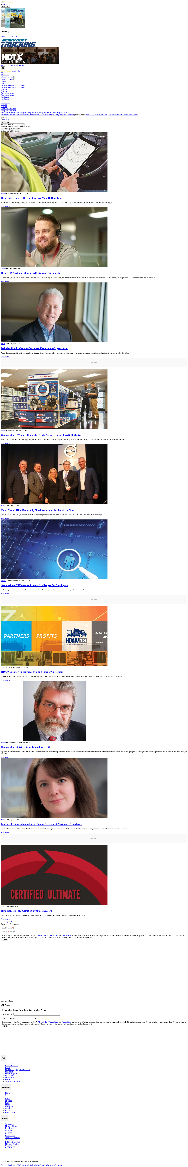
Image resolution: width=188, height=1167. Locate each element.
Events (34, 113)
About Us (38, 115)
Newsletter (24, 115)
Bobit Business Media (93, 115)
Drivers (3, 81)
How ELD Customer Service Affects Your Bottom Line (31, 273)
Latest (9, 131)
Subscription (5, 115)
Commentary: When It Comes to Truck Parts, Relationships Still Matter (41, 435)
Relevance (15, 131)
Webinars (48, 113)
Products (4, 105)
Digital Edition (14, 36)
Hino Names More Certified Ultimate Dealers (26, 910)
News (16, 2)
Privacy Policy (54, 115)
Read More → (6, 206)
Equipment (4, 89)
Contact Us (45, 115)
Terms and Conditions (66, 115)
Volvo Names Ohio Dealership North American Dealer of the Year (37, 510)
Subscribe (4, 36)
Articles (21, 2)
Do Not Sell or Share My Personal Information (46, 1165)
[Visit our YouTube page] (8, 1006)
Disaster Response (7, 77)
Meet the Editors (15, 115)
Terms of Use (15, 1165)
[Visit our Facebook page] (2, 1006)
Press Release (133, 115)
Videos (18, 113)
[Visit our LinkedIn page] (4, 1006)
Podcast (54, 113)
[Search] (22, 124)
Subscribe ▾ (5, 6)
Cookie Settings (80, 115)
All (2, 129)
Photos (3, 113)
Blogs (29, 113)
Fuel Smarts (5, 97)
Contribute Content (121, 115)
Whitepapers (40, 113)
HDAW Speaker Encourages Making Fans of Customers (32, 671)
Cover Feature (9, 2)
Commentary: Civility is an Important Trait (25, 747)
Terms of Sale (25, 1165)
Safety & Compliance (8, 109)
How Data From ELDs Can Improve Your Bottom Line (31, 198)
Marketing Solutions (108, 115)
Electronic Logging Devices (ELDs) (13, 85)
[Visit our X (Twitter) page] (6, 1006)
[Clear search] (23, 124)
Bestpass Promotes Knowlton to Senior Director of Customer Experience (41, 824)
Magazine (24, 113)
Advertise (31, 115)
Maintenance (5, 101)
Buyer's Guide (62, 113)
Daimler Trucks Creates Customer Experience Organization (34, 348)
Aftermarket (5, 73)
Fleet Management (7, 93)
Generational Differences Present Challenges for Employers (34, 585)
